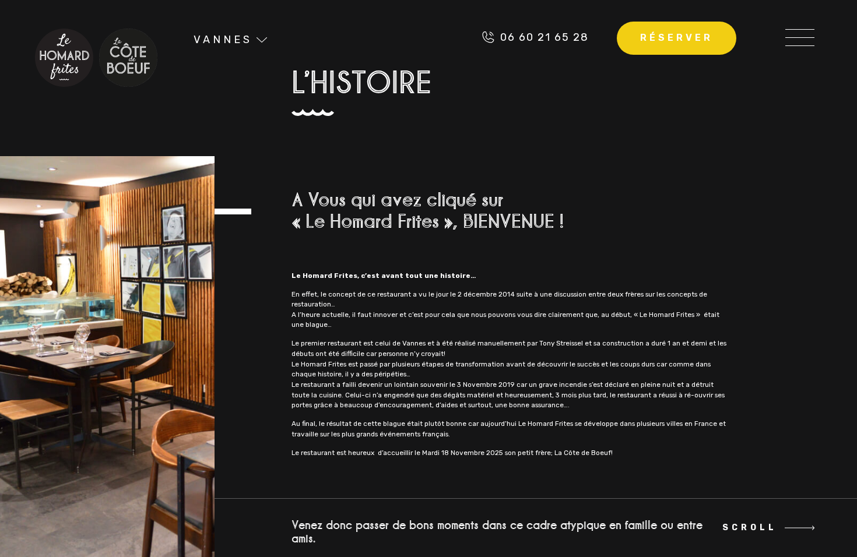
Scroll (748, 528)
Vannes (223, 39)
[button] (800, 38)
